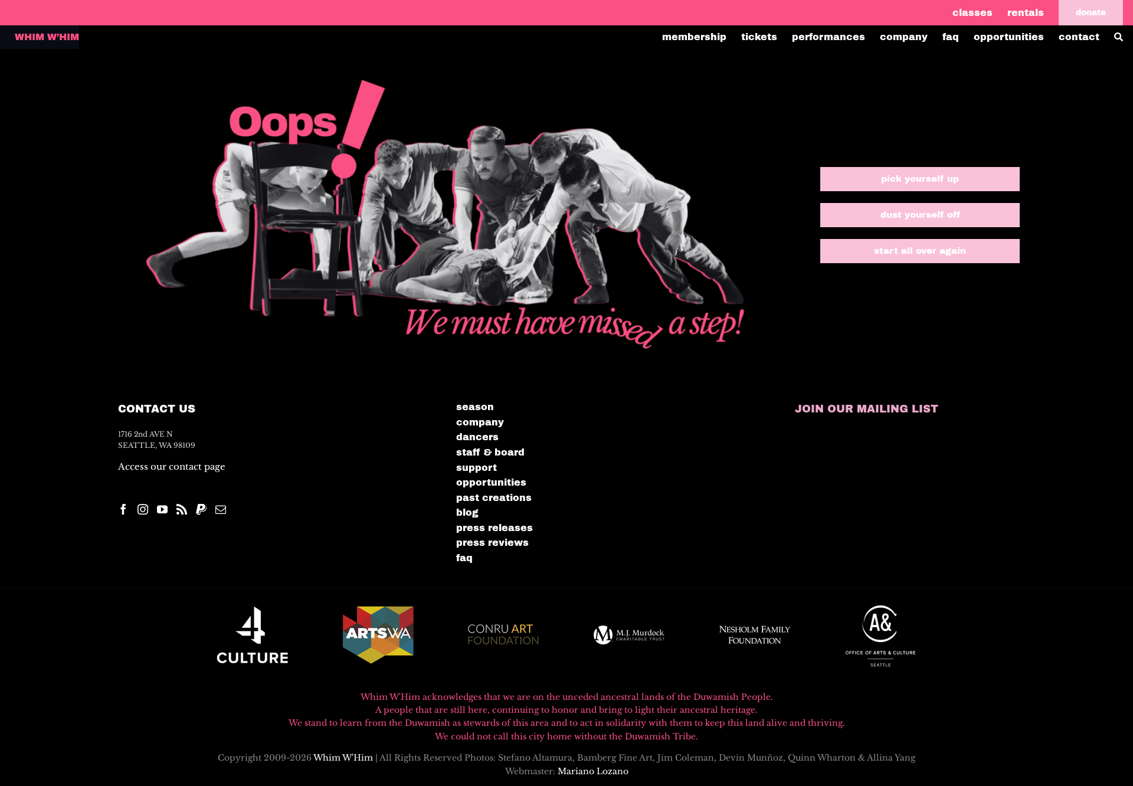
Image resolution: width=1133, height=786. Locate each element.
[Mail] (220, 509)
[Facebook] (123, 509)
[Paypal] (201, 509)
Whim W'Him (343, 757)
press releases (494, 528)
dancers (477, 437)
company (480, 422)
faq (464, 558)
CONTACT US (156, 409)
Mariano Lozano (593, 771)
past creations (494, 498)
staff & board (490, 452)
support (476, 468)
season (475, 407)
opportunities (491, 482)
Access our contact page (171, 466)
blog (467, 512)
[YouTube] (162, 509)
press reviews (492, 543)
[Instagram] (142, 509)
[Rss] (181, 509)
